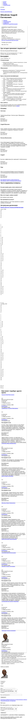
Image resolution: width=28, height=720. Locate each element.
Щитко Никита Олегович (7, 476)
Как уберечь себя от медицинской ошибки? (11, 180)
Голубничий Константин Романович (10, 601)
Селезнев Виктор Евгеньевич (9, 552)
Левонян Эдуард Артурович (8, 566)
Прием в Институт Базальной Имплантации (12, 207)
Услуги (4, 1)
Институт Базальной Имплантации (9, 40)
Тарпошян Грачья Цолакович (9, 630)
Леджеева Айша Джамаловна (9, 443)
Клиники (5, 3)
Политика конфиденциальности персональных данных (14, 699)
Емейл (18, 106)
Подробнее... (4, 406)
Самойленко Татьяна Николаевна (10, 408)
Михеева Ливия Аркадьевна (8, 503)
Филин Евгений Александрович (9, 539)
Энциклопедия (6, 5)
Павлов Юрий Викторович (8, 394)
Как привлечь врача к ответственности (10, 179)
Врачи (4, 2)
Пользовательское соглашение (8, 700)
